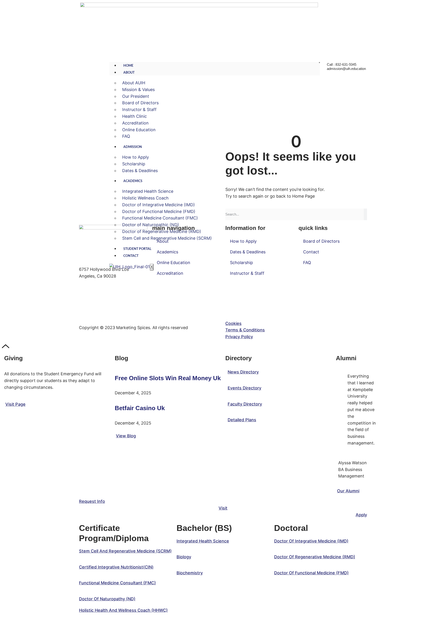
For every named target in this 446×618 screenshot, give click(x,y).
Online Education (139, 129)
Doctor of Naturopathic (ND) (150, 224)
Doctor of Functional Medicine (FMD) (158, 211)
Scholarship (133, 163)
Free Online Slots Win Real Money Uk (168, 378)
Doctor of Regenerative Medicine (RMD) (161, 231)
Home (128, 65)
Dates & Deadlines (140, 170)
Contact (130, 256)
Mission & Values (138, 89)
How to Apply (135, 157)
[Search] (365, 214)
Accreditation (135, 123)
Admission (132, 147)
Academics (132, 181)
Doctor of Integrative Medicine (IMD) (158, 204)
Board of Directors (140, 102)
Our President (135, 96)
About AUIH (133, 82)
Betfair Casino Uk (140, 408)
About (128, 72)
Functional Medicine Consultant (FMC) (160, 218)
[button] (125, 551)
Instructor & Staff (139, 109)
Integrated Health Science (147, 191)
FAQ (126, 136)
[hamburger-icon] (319, 62)
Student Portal (137, 249)
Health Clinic (134, 116)
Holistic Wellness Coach (145, 198)
